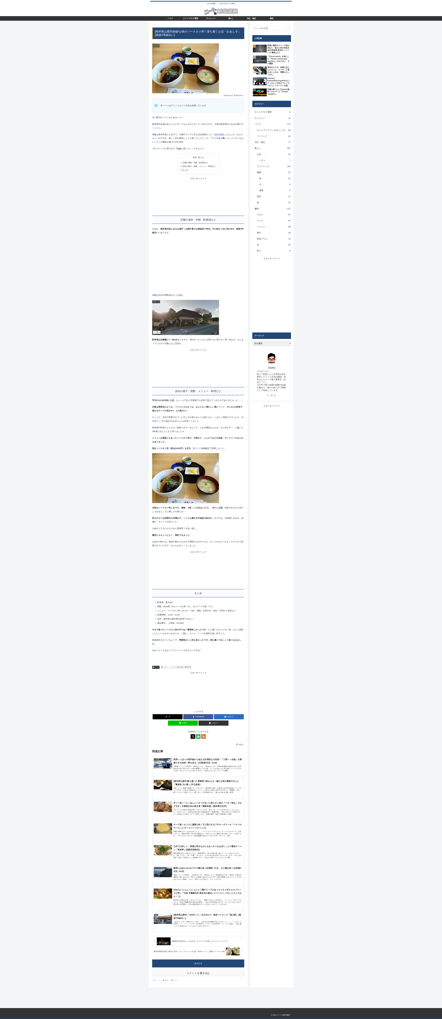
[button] (213, 723)
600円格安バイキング (224, 134)
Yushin (271, 367)
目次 (195, 157)
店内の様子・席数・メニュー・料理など (199, 166)
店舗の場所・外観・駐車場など (195, 163)
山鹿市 (181, 667)
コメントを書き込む (198, 973)
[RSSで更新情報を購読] (203, 736)
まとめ (185, 170)
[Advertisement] (198, 196)
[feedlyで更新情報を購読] (198, 736)
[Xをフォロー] (193, 736)
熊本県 (189, 667)
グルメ (157, 667)
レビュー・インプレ (169, 667)
